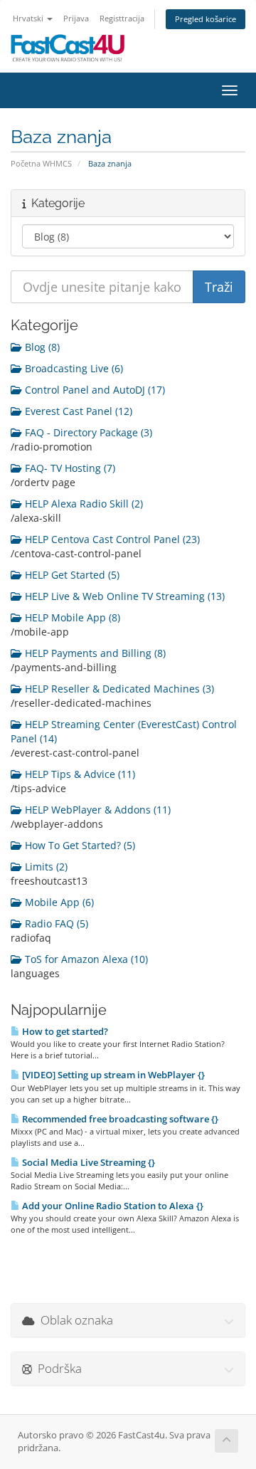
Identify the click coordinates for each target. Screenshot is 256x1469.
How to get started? (64, 1031)
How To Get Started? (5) (78, 845)
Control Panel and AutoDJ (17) (93, 389)
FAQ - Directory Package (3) (87, 432)
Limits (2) (45, 866)
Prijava (76, 18)
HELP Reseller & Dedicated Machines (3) (118, 688)
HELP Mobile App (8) (71, 617)
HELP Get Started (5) (70, 574)
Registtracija (122, 18)
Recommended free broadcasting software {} (119, 1118)
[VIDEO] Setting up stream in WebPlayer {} (112, 1074)
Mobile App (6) (58, 902)
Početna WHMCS (41, 163)
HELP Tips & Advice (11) (78, 774)
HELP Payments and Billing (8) (94, 653)
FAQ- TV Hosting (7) (68, 468)
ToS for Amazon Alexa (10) (85, 959)
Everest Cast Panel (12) (77, 411)
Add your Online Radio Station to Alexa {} (111, 1205)
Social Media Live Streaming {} (87, 1162)
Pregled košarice (205, 19)
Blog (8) (41, 347)
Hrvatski (29, 18)
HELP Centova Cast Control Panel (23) (111, 539)
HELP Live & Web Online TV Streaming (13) (123, 596)
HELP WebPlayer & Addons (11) (96, 809)
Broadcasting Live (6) (72, 368)
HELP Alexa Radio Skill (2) (82, 503)
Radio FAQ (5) (55, 923)
